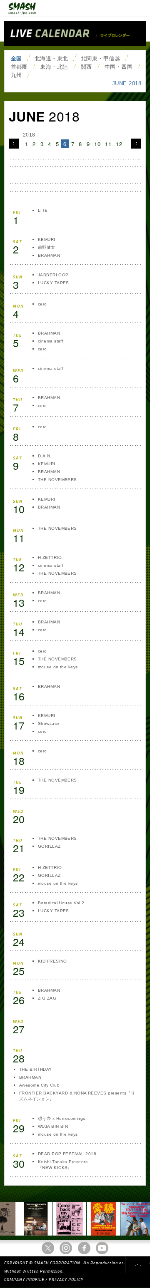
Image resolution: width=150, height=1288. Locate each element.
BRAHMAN (49, 255)
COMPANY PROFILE (24, 1279)
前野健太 (46, 247)
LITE (43, 210)
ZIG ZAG (47, 998)
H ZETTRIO (50, 557)
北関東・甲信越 (100, 58)
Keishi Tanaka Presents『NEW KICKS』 (63, 1164)
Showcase (49, 723)
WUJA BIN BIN (53, 1126)
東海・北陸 (54, 67)
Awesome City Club (39, 1085)
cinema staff (51, 341)
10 (97, 144)
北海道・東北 (51, 58)
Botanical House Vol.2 (61, 903)
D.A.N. (45, 456)
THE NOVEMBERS (57, 479)
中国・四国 (118, 67)
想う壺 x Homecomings (61, 1118)
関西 (86, 67)
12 (119, 144)
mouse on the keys (58, 667)
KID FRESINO (52, 961)
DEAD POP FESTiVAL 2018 (67, 1154)
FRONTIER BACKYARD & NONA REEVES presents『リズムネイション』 (77, 1096)
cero (42, 304)
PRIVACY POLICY (66, 1279)
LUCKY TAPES (53, 282)
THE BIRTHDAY (35, 1069)
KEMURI (46, 239)
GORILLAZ (49, 846)
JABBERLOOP (53, 275)
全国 (16, 58)
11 (108, 144)
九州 (16, 75)
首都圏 (19, 67)
